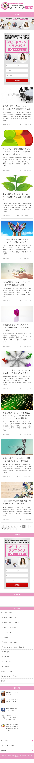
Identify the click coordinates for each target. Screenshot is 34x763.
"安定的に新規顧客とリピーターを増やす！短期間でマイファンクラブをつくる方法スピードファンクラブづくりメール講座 (17, 553)
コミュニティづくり (6, 612)
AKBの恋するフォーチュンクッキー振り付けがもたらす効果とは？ (12, 727)
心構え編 (6, 656)
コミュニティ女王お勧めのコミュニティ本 (12, 701)
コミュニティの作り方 (10, 627)
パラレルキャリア (6, 661)
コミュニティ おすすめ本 (11, 622)
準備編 (6, 637)
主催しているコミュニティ (11, 642)
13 (29, 526)
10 (20, 526)
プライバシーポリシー (7, 745)
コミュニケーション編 (10, 617)
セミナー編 (8, 632)
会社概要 (3, 750)
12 (26, 526)
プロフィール (5, 666)
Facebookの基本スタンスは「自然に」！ (12, 709)
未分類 (3, 681)
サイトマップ (5, 740)
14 (2, 528)
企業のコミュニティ (6, 671)
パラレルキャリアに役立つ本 (12, 693)
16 (8, 528)
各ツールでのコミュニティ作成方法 (14, 647)
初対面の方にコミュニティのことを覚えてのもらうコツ (12, 717)
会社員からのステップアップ (9, 676)
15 (5, 528)
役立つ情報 (7, 652)
